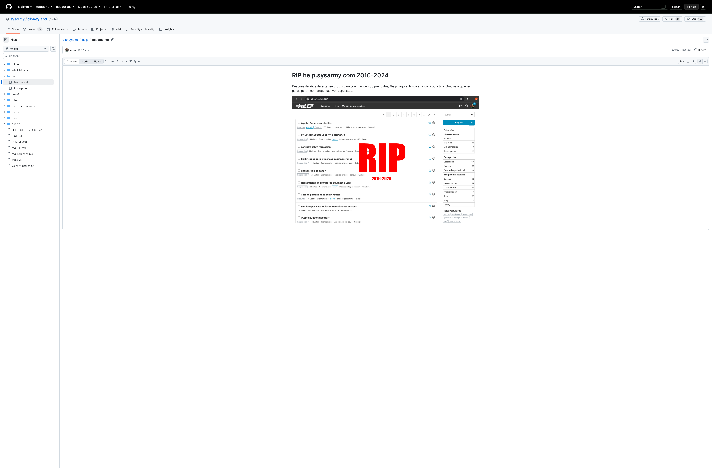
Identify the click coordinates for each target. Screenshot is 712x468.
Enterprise (111, 7)
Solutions (42, 7)
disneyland (37, 19)
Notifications (652, 18)
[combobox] (31, 56)
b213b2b (676, 49)
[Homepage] (9, 7)
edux (73, 50)
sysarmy (17, 19)
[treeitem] (28, 82)
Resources (63, 7)
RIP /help (83, 50)
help (85, 40)
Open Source (87, 7)
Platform (22, 7)
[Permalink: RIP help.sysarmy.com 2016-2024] (289, 75)
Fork (674, 18)
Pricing (130, 7)
